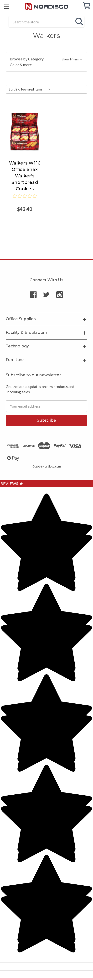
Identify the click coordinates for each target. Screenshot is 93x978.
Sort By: (14, 89)
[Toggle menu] (6, 6)
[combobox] (46, 21)
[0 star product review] (25, 199)
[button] (46, 62)
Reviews (11, 483)
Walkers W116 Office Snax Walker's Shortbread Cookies (24, 175)
